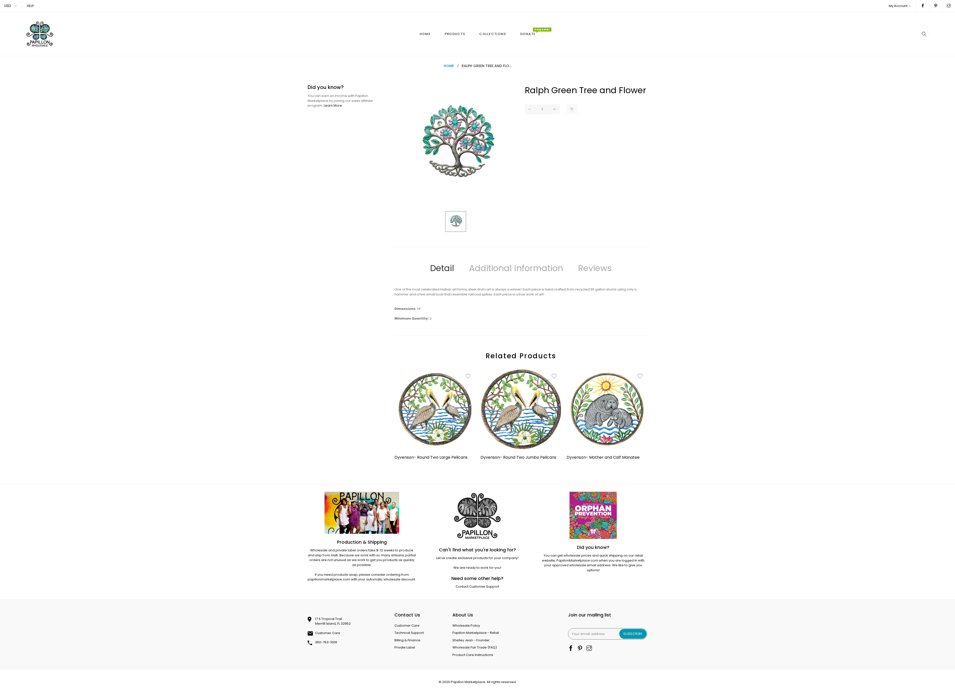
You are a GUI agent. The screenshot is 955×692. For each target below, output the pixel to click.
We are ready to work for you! (477, 567)
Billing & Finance (407, 640)
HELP (30, 5)
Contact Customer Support (477, 586)
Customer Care (327, 633)
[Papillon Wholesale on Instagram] (948, 6)
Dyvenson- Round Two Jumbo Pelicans (518, 457)
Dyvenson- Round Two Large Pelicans (431, 457)
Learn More (333, 105)
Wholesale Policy (466, 625)
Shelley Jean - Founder (471, 640)
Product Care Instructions (472, 654)
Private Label (404, 647)
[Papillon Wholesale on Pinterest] (935, 6)
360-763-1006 (326, 642)
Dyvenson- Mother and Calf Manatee (603, 457)
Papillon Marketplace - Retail (475, 632)
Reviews (595, 268)
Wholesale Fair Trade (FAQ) (474, 647)
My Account (898, 5)
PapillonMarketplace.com (577, 560)
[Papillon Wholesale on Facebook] (922, 6)
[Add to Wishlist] (572, 109)
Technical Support (409, 632)
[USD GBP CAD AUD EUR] (11, 6)
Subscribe (633, 633)
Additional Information (516, 268)
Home (449, 65)
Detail (442, 268)
